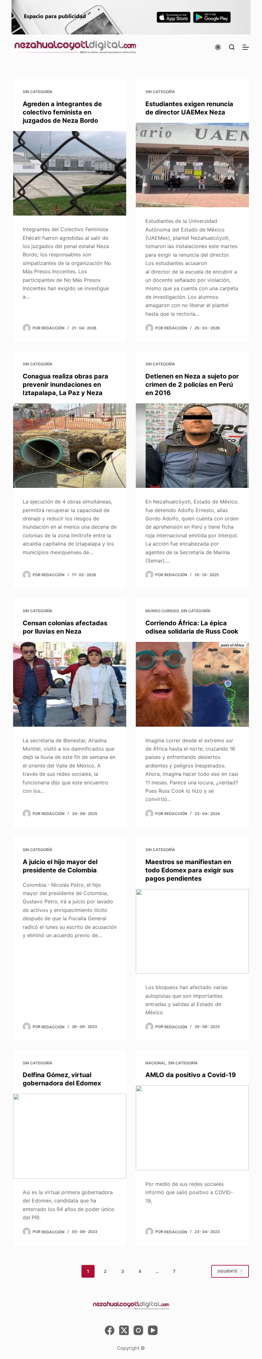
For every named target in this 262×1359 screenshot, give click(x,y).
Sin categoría (37, 91)
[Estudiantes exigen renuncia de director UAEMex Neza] (192, 165)
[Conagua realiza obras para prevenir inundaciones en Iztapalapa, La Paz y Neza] (69, 445)
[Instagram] (138, 1330)
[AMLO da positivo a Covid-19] (192, 1127)
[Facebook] (109, 1330)
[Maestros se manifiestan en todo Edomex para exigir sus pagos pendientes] (192, 931)
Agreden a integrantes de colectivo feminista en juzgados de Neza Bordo (62, 112)
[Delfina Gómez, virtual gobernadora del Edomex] (69, 1136)
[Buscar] (232, 47)
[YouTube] (153, 1330)
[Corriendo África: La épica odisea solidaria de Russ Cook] (192, 684)
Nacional (155, 1063)
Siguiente (227, 1271)
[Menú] (246, 47)
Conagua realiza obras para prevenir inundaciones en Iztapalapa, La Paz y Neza (65, 384)
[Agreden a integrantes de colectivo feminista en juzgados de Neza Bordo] (69, 173)
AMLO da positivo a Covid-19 (190, 1075)
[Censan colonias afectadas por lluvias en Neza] (69, 684)
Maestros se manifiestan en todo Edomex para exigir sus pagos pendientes (189, 870)
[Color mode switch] (218, 47)
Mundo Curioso (162, 610)
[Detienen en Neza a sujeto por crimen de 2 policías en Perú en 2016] (192, 445)
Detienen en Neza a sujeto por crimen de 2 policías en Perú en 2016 (192, 384)
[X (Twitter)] (124, 1330)
